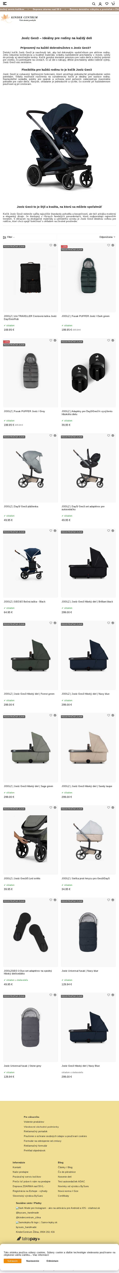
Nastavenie (32, 1261)
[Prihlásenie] (100, 4)
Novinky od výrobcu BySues (73, 1186)
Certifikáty (63, 1196)
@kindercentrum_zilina (29, 1217)
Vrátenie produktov (34, 1122)
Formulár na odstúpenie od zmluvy (42, 1141)
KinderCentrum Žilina (27, 1232)
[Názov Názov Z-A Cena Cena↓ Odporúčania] (106, 237)
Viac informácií (41, 1255)
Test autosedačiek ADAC (71, 1181)
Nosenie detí (65, 1177)
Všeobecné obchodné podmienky (41, 1127)
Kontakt (17, 1167)
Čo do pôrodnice (67, 1172)
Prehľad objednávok (34, 1150)
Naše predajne (21, 1172)
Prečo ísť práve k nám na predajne (32, 1181)
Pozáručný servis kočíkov (27, 1177)
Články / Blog (65, 1167)
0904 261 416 (47, 1232)
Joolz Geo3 (25, 52)
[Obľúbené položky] (106, 4)
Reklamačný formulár (35, 1146)
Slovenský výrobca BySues (28, 1196)
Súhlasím (12, 1261)
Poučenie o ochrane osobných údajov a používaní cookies (55, 1136)
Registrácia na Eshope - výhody (30, 1191)
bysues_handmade (26, 1227)
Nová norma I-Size (68, 1191)
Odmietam (52, 1261)
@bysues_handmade (27, 1212)
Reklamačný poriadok (36, 1131)
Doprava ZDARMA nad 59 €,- (28, 1186)
